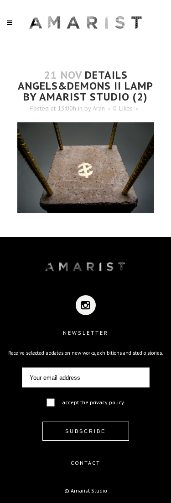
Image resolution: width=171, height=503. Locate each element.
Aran (99, 108)
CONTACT (85, 462)
